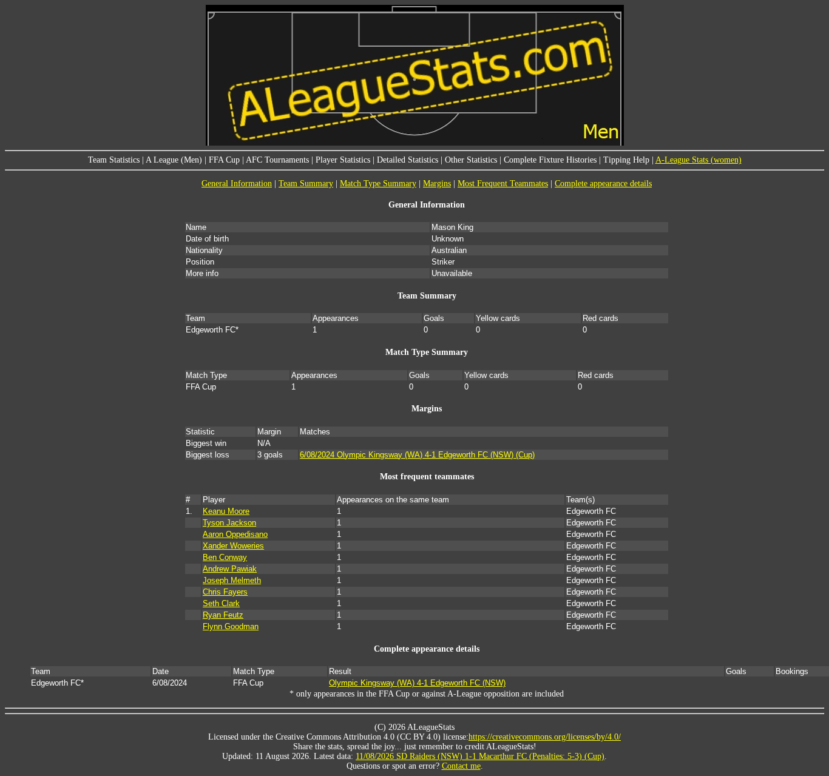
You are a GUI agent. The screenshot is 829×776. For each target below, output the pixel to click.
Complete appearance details (603, 183)
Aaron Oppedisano (235, 534)
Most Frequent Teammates (503, 183)
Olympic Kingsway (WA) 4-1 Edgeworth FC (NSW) (417, 682)
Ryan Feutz (223, 614)
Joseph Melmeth (232, 580)
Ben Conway (225, 557)
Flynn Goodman (231, 626)
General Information (236, 183)
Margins (437, 183)
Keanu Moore (226, 511)
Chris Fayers (225, 591)
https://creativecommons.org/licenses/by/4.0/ (545, 736)
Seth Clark (221, 603)
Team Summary (306, 183)
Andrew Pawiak (230, 568)
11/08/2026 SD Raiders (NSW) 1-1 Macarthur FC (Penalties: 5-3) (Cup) (480, 756)
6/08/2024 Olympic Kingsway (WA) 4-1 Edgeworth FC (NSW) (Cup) (417, 454)
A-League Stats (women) (698, 159)
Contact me (461, 766)
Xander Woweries (233, 545)
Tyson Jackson (229, 522)
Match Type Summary (378, 183)
